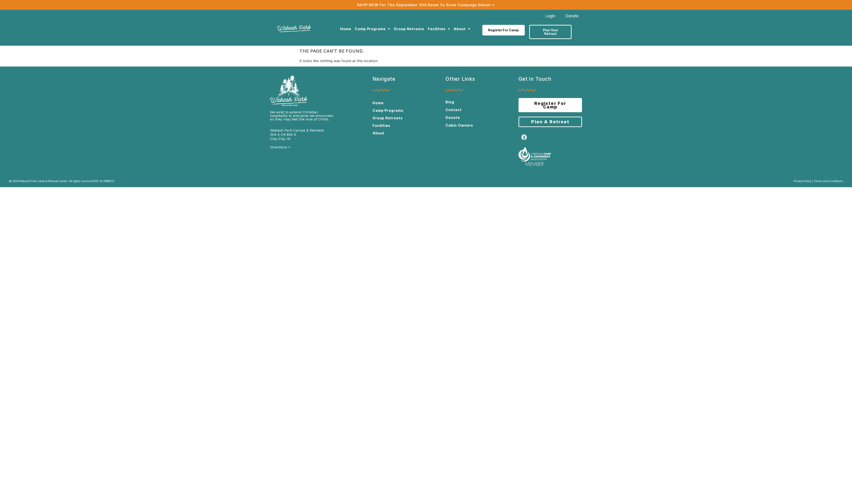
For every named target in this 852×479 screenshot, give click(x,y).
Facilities (437, 29)
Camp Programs (370, 29)
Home (345, 29)
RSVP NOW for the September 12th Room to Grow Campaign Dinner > (426, 5)
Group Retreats (409, 29)
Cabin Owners (459, 125)
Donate (453, 117)
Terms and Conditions (828, 181)
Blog (450, 102)
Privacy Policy (802, 181)
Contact (454, 110)
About (460, 29)
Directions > (280, 147)
